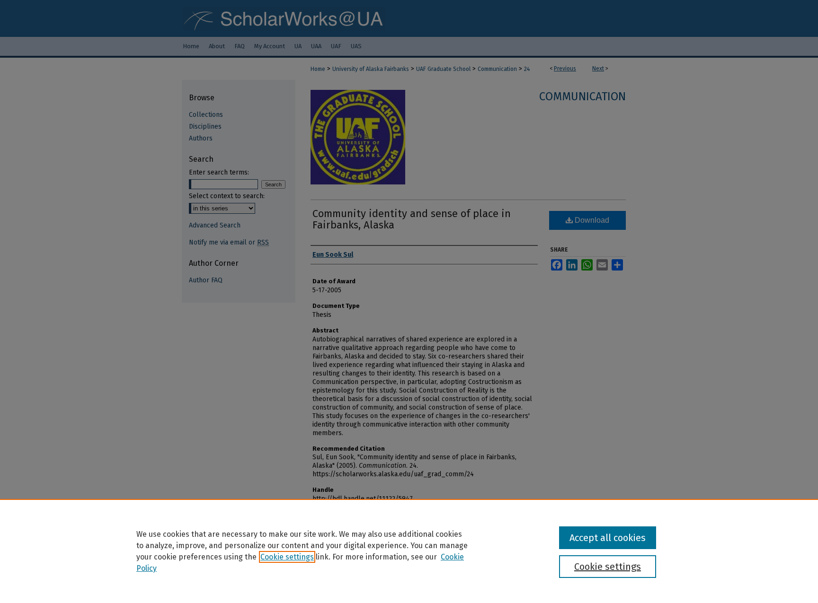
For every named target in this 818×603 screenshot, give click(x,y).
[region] (409, 551)
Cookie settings (287, 556)
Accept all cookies (607, 537)
